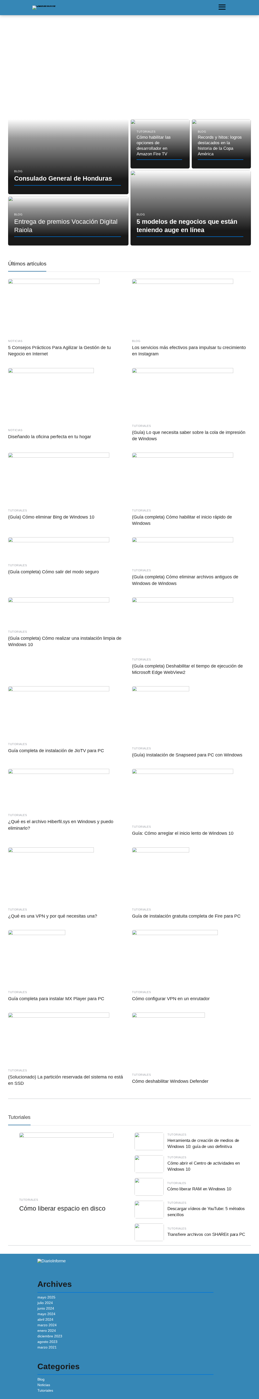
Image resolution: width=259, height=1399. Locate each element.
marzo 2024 (47, 1325)
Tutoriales (19, 1117)
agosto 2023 (47, 1342)
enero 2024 (46, 1331)
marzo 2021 (47, 1347)
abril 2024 (45, 1319)
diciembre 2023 (49, 1336)
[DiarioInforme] (43, 7)
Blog (41, 1379)
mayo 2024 (46, 1314)
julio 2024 (45, 1303)
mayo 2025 (46, 1297)
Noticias (43, 1385)
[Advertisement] (129, 75)
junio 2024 (45, 1308)
